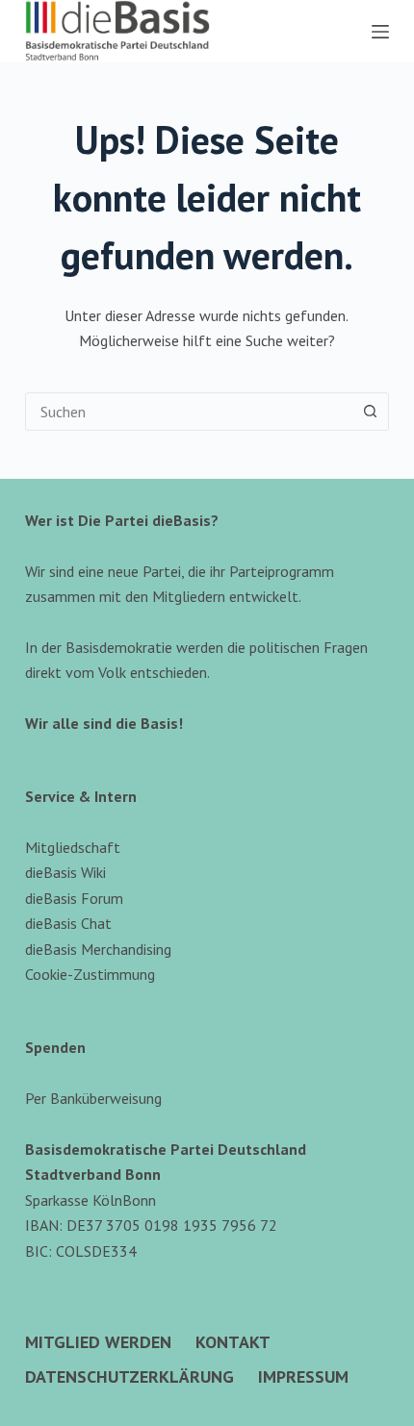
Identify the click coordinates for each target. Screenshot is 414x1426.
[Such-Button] (369, 411)
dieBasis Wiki (65, 872)
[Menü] (380, 31)
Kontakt (233, 1342)
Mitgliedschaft (72, 847)
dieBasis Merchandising (98, 949)
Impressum (303, 1376)
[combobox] (188, 411)
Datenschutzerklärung (129, 1376)
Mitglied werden (98, 1342)
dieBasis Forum (74, 898)
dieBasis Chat (68, 923)
